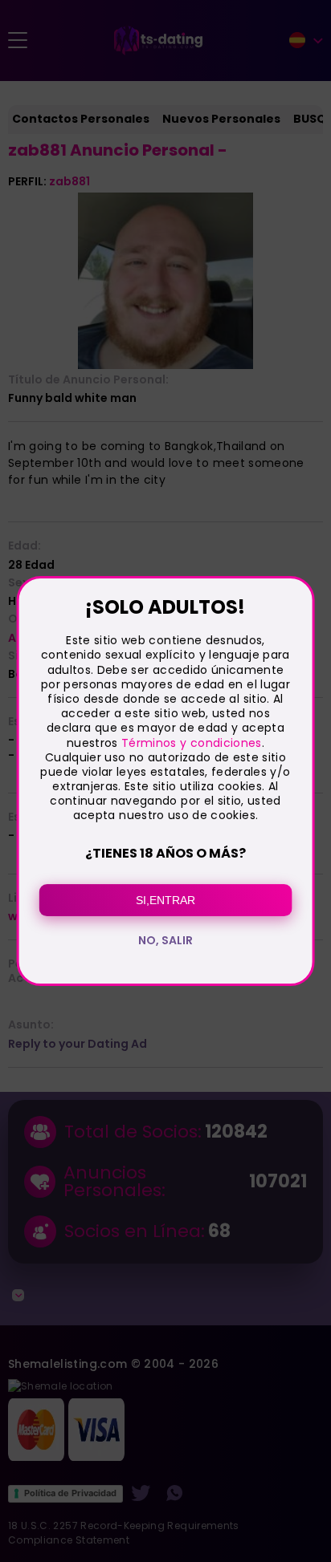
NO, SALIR (165, 940)
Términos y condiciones (191, 743)
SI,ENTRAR (165, 900)
